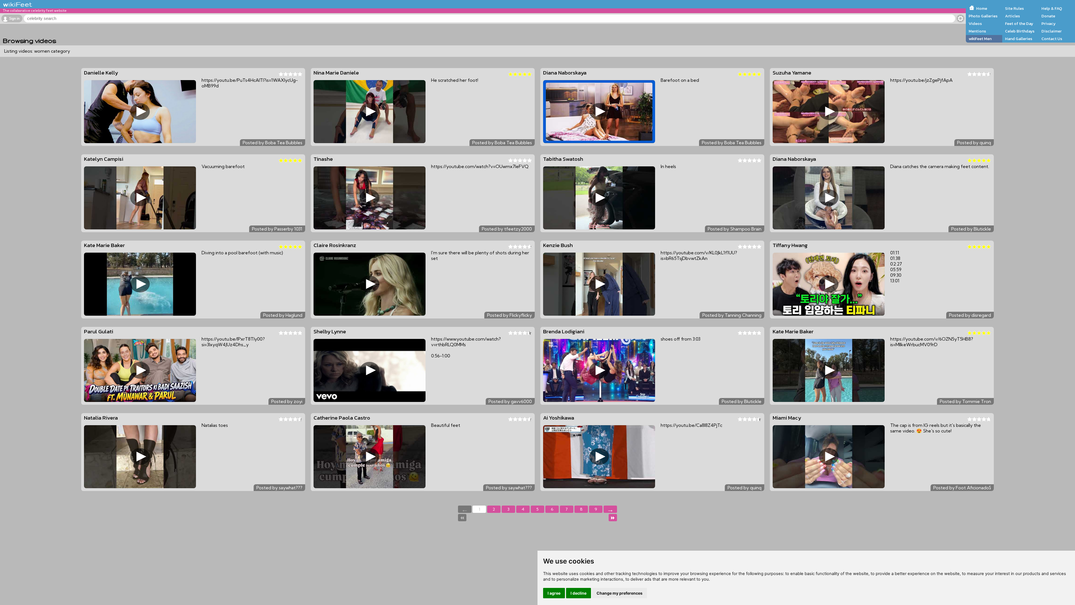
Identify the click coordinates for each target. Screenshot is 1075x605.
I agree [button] (554, 593)
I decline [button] (578, 593)
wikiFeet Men (980, 39)
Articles (1012, 16)
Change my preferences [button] (619, 593)
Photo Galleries (983, 16)
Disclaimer (1051, 31)
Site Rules (1014, 8)
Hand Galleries (1018, 39)
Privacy (1048, 23)
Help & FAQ (1051, 8)
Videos (975, 23)
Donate (1048, 16)
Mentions (977, 31)
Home (981, 8)
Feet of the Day (1019, 23)
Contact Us (1051, 39)
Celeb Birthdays (1019, 31)
